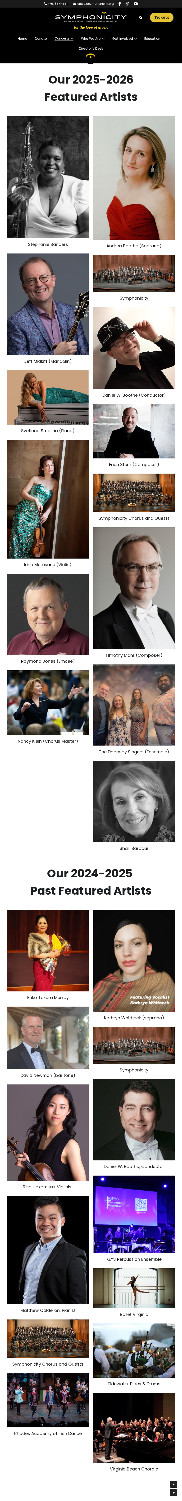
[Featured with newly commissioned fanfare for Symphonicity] (134, 583)
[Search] (140, 18)
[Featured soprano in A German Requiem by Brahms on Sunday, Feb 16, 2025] (134, 951)
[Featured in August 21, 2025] (134, 700)
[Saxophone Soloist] (48, 172)
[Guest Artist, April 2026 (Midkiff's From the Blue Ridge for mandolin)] (48, 299)
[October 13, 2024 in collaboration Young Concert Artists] (48, 1123)
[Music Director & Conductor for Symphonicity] (134, 343)
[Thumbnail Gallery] (48, 697)
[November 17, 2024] (48, 1240)
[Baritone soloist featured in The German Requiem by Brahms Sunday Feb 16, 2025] (48, 1028)
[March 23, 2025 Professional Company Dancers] (134, 1278)
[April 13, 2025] (48, 1390)
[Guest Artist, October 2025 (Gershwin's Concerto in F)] (48, 392)
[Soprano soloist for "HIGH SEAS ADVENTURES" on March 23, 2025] (48, 941)
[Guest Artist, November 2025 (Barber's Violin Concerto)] (48, 494)
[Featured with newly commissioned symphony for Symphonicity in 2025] (134, 427)
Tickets (161, 17)
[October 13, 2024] (134, 1204)
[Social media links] (119, 4)
